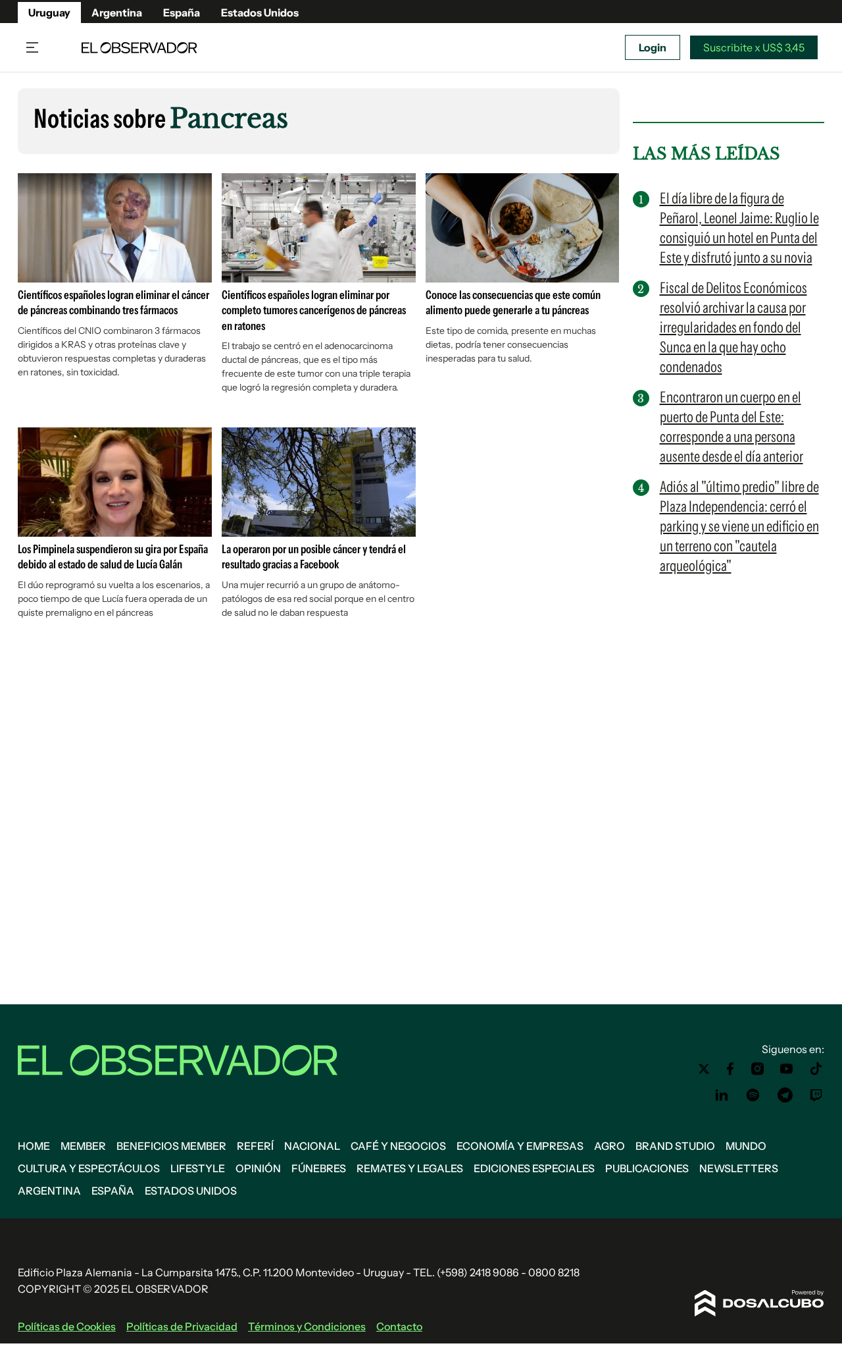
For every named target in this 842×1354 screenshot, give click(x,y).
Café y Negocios (398, 1145)
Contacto (399, 1326)
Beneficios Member (171, 1145)
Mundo (746, 1145)
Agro (609, 1145)
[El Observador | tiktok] (816, 1069)
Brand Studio (675, 1145)
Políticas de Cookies (67, 1326)
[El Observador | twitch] (816, 1095)
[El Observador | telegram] (785, 1095)
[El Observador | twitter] (704, 1069)
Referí (255, 1145)
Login (652, 47)
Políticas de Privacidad (181, 1326)
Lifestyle (197, 1168)
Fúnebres (318, 1168)
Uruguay (49, 12)
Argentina (116, 12)
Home (34, 1145)
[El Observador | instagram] (757, 1069)
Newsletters (738, 1168)
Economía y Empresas (520, 1145)
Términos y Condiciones (307, 1326)
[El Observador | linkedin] (722, 1095)
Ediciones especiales (534, 1168)
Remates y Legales (410, 1168)
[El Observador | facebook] (730, 1069)
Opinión (258, 1168)
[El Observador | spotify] (753, 1095)
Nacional (312, 1145)
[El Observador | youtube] (786, 1069)
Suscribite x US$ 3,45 (754, 47)
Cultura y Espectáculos (89, 1168)
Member (83, 1145)
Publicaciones (647, 1168)
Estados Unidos (260, 12)
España (181, 12)
